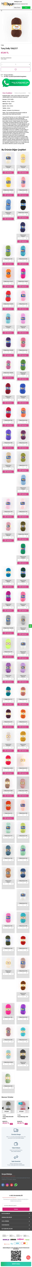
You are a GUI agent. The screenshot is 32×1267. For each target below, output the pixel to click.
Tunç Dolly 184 (23, 971)
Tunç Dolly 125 (23, 258)
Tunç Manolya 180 (8, 1116)
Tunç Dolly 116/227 (23, 236)
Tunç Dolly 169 (23, 442)
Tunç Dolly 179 (23, 511)
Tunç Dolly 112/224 (8, 213)
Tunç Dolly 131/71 (8, 281)
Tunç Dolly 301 (23, 768)
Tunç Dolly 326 (8, 1086)
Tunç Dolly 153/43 (8, 397)
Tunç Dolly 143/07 (8, 881)
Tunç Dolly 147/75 (8, 676)
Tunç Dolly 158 (23, 925)
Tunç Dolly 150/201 (23, 652)
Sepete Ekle (16, 1264)
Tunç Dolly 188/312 (8, 605)
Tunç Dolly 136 (23, 858)
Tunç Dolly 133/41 (8, 304)
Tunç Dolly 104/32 (8, 190)
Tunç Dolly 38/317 (23, 745)
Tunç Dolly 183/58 (23, 557)
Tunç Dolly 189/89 (23, 605)
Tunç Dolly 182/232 (8, 971)
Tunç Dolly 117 (8, 835)
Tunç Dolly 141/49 (8, 350)
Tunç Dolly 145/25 (8, 372)
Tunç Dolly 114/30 (23, 212)
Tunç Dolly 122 (8, 258)
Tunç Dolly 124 (23, 1017)
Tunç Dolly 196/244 (23, 1063)
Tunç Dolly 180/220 (8, 535)
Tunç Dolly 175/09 (23, 488)
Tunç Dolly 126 (8, 858)
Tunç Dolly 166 (8, 442)
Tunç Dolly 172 (23, 948)
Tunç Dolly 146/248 (23, 373)
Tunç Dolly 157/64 (23, 397)
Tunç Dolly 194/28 (8, 628)
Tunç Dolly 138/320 (23, 327)
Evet (26, 7)
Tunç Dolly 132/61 (23, 281)
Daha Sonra (17, 7)
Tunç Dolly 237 (8, 721)
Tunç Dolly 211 (23, 721)
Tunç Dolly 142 (23, 350)
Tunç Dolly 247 (23, 1039)
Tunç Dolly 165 (23, 420)
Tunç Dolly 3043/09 (8, 745)
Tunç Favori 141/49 (23, 1116)
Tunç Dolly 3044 (8, 1062)
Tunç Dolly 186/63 (23, 581)
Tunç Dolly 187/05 (23, 994)
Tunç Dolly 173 (23, 465)
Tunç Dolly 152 (8, 925)
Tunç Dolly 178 (8, 511)
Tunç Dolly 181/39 (23, 534)
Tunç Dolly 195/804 (23, 628)
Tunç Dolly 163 (8, 948)
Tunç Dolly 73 (8, 699)
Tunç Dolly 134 (23, 304)
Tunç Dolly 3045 (23, 790)
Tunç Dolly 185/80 (8, 581)
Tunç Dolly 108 (23, 813)
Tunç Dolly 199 (8, 1017)
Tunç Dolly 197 (8, 651)
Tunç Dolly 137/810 (8, 327)
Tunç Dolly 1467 (8, 790)
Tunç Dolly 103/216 (23, 167)
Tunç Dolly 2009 (8, 768)
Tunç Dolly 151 (23, 903)
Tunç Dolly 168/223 (23, 676)
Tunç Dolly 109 (23, 190)
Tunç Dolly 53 (8, 813)
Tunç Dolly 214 (23, 699)
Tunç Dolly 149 (23, 880)
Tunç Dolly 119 (23, 835)
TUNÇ (4, 1115)
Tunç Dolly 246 (8, 1039)
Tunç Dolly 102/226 (8, 167)
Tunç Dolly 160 (8, 420)
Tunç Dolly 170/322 (8, 466)
